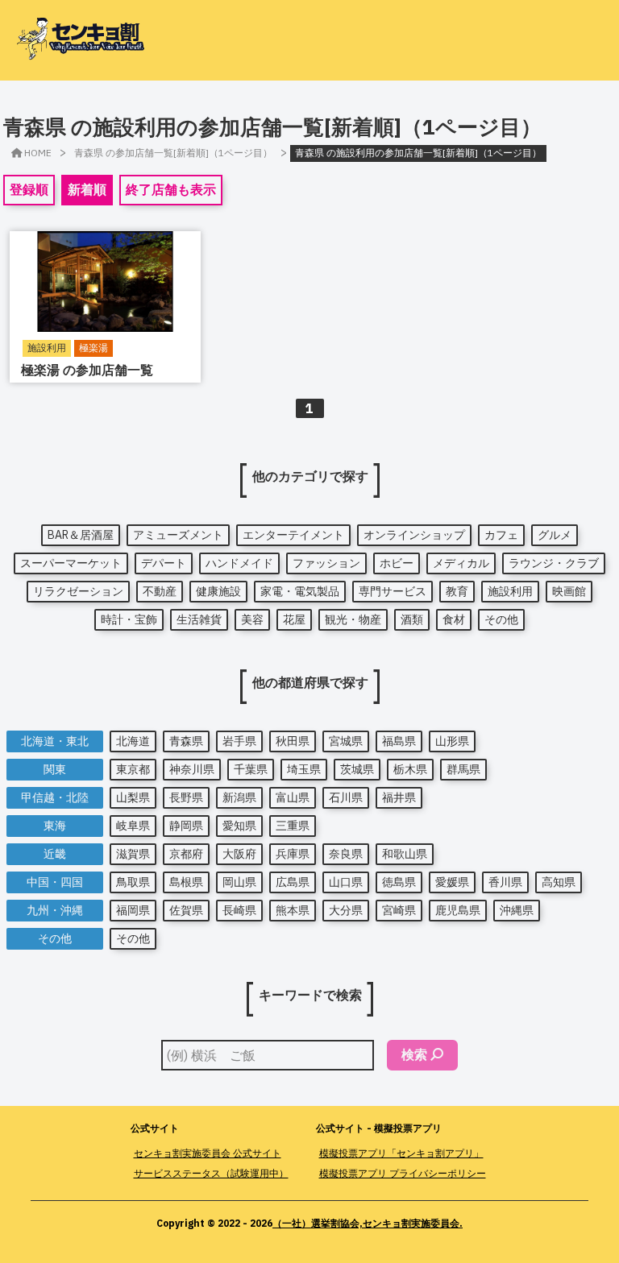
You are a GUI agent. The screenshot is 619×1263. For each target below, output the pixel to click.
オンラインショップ (414, 535)
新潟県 (239, 797)
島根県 (186, 882)
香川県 (505, 882)
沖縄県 (517, 910)
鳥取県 (133, 882)
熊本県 (293, 910)
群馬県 (463, 769)
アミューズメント (178, 535)
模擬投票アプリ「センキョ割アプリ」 (401, 1153)
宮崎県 (399, 910)
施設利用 (510, 591)
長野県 (186, 797)
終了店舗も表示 (171, 189)
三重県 (293, 825)
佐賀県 (186, 910)
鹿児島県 (457, 910)
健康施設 (218, 591)
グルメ (554, 535)
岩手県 (239, 741)
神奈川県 (191, 769)
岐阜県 (133, 825)
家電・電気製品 (299, 591)
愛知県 (239, 825)
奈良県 (346, 854)
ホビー (396, 563)
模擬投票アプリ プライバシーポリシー (402, 1173)
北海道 (133, 741)
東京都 (133, 769)
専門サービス (392, 591)
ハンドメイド (239, 563)
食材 (453, 619)
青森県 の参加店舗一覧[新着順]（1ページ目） (173, 153)
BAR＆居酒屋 (81, 535)
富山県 (293, 797)
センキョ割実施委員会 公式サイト (207, 1153)
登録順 (29, 189)
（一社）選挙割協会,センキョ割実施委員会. (367, 1223)
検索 (414, 1054)
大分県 (346, 910)
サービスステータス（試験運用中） (211, 1173)
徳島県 (399, 882)
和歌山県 (404, 854)
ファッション (326, 563)
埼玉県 (304, 769)
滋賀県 (133, 854)
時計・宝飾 (129, 619)
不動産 (160, 591)
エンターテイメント (293, 535)
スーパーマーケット (71, 563)
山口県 (346, 882)
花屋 (294, 619)
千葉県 (251, 769)
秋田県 (293, 741)
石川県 (346, 797)
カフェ (501, 535)
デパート (163, 563)
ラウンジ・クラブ (554, 563)
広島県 (293, 882)
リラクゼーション (78, 591)
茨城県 (357, 769)
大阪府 (239, 854)
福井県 (399, 797)
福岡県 (133, 910)
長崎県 (239, 910)
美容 (252, 619)
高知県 (558, 882)
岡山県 (239, 882)
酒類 (412, 619)
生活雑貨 (199, 619)
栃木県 (410, 769)
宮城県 (346, 741)
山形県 (452, 741)
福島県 (399, 741)
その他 (501, 619)
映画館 (569, 591)
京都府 (186, 854)
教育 (457, 591)
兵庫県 (293, 854)
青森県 (186, 741)
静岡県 (186, 825)
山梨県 (133, 797)
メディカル (461, 563)
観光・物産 (353, 619)
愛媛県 (452, 882)
